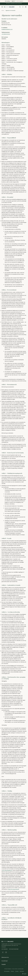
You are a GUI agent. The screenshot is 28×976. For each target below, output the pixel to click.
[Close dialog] (26, 479)
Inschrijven (20, 492)
